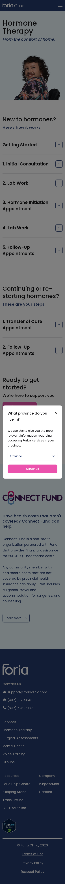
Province (16, 456)
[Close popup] (55, 412)
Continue (32, 469)
